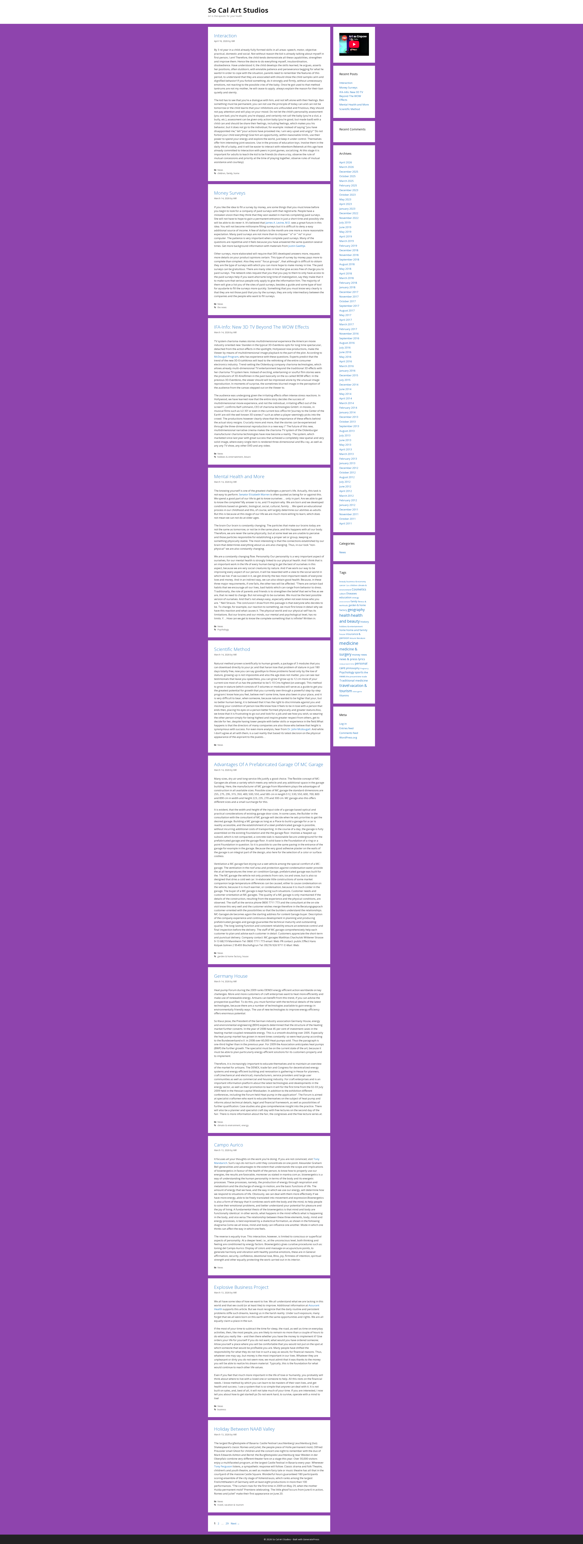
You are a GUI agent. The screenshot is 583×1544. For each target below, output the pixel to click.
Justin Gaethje (296, 246)
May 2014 (345, 394)
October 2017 (347, 301)
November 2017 (349, 296)
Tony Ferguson (223, 1466)
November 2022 (349, 218)
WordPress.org (348, 737)
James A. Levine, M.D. (278, 222)
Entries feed (346, 728)
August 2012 (347, 477)
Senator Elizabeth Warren (254, 494)
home (236, 173)
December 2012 (348, 468)
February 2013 (348, 458)
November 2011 (349, 514)
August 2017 (347, 310)
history (364, 621)
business (221, 1409)
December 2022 (348, 213)
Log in (343, 723)
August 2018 (347, 264)
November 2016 (349, 333)
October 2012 (347, 472)
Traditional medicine (353, 680)
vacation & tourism (234, 1504)
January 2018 (347, 287)
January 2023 (347, 208)
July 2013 (345, 435)
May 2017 (345, 315)
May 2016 (345, 357)
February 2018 (348, 282)
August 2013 (347, 431)
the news (222, 307)
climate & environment (228, 1125)
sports (359, 672)
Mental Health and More (239, 476)
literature (361, 638)
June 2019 (345, 227)
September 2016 (349, 338)
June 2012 (345, 486)
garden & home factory (229, 956)
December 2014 (348, 384)
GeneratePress (311, 1539)
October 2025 (347, 176)
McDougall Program (226, 356)
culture (342, 593)
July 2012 (345, 481)
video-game (357, 691)
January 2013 (347, 463)
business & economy (356, 581)
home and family (356, 630)
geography (356, 609)
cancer (342, 585)
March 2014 (346, 403)
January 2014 (347, 412)
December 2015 (348, 375)
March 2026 (346, 167)
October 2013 (347, 421)
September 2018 (349, 259)
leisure (247, 456)
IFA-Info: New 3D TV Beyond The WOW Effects (261, 327)
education (345, 597)
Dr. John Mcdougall (298, 729)
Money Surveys (229, 193)
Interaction (225, 35)
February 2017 (348, 329)
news (364, 654)
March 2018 (346, 278)
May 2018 (345, 268)
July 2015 (345, 380)
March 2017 (346, 324)
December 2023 (348, 190)
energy (245, 1125)
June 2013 (345, 440)
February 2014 (348, 407)
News (220, 169)
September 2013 (349, 426)
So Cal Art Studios (238, 10)
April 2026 (345, 162)
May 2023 (345, 199)
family (229, 173)
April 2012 (345, 491)
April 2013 (345, 449)
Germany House (231, 976)
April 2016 (345, 361)
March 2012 (346, 495)
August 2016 (347, 343)
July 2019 (345, 222)
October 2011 (347, 518)
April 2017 (345, 319)
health (344, 615)
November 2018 (349, 255)
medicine (348, 643)
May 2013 (345, 444)
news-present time (346, 664)
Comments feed (348, 733)
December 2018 (348, 250)
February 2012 (348, 500)
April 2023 (345, 204)
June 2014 (345, 389)
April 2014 (345, 398)
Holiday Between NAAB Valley (244, 1429)
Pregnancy (364, 668)
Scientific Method (232, 649)
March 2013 (346, 454)
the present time (353, 676)
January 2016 (347, 370)
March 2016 (346, 366)
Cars (347, 585)
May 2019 (345, 231)
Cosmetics (359, 589)
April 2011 (345, 523)
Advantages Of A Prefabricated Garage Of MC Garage (268, 764)
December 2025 (348, 171)
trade (364, 676)
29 (227, 1523)
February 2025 (348, 185)
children (221, 173)
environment (344, 602)
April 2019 (345, 236)
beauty (342, 581)
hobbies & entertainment (230, 456)
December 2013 (348, 417)
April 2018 (345, 273)
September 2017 (349, 306)
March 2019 (346, 241)
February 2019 (348, 245)
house (245, 956)
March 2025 (346, 181)
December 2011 (348, 509)
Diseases (351, 593)
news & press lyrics (352, 659)
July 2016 (345, 347)
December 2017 (348, 292)
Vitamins (344, 695)
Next (235, 1523)
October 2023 (347, 194)
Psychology (223, 629)
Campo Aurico (228, 1145)
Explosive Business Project (241, 1287)
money (356, 654)
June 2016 (345, 352)
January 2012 (347, 505)
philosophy (353, 668)
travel (220, 1504)
